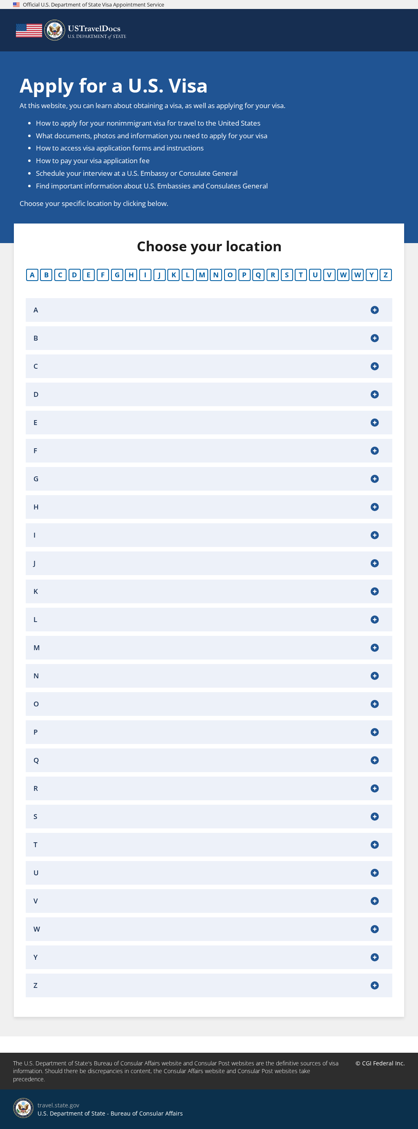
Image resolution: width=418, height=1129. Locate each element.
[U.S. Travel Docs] (70, 30)
